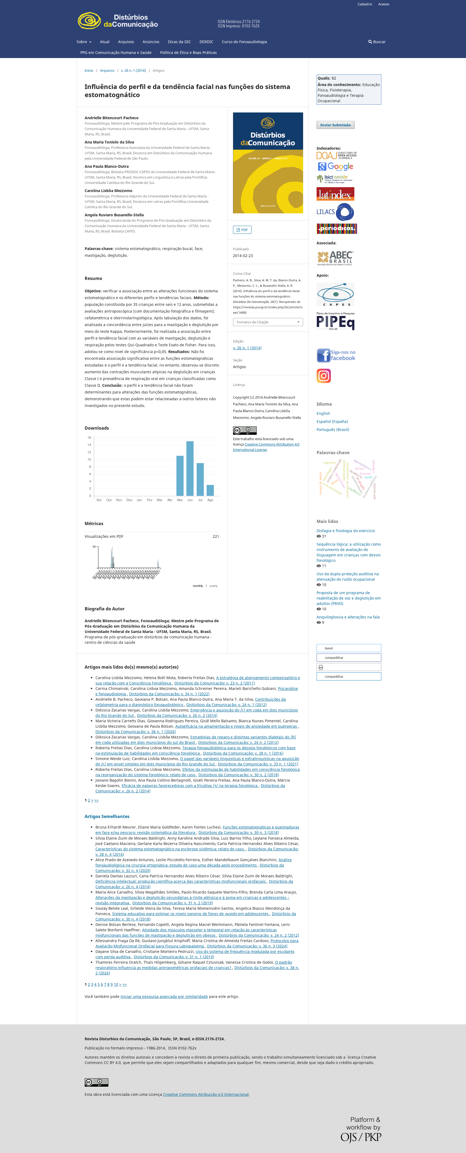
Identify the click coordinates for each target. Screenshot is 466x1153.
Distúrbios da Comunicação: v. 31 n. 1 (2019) (174, 956)
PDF (244, 229)
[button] (349, 648)
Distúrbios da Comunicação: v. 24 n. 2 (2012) (238, 742)
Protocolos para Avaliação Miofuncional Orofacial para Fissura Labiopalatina (197, 943)
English (323, 413)
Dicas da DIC (179, 41)
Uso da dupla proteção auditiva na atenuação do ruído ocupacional (348, 576)
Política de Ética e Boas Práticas (188, 52)
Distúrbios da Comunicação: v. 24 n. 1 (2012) (226, 704)
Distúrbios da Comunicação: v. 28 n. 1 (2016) (243, 753)
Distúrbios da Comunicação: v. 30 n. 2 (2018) (238, 774)
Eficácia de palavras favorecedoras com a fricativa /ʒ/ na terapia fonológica (190, 785)
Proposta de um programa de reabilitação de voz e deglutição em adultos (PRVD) (349, 598)
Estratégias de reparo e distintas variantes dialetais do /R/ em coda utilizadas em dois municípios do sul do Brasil (195, 739)
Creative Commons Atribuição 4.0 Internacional (206, 1094)
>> (96, 800)
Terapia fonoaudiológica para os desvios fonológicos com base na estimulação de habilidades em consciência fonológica (195, 750)
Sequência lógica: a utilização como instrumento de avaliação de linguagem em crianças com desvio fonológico (349, 552)
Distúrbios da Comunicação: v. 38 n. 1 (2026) (135, 731)
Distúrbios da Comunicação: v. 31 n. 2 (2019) (172, 902)
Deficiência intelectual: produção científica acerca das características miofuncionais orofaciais (181, 881)
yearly (214, 585)
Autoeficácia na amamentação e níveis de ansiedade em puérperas (236, 726)
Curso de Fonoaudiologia (244, 41)
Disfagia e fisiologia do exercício (346, 530)
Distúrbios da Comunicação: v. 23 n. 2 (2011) (214, 683)
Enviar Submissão (335, 124)
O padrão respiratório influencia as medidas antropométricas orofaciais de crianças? (193, 965)
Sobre (82, 41)
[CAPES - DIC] (337, 232)
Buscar (379, 41)
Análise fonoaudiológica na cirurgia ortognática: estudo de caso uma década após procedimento (193, 862)
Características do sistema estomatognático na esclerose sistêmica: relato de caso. (170, 848)
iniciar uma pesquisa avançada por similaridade (164, 996)
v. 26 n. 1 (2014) (133, 70)
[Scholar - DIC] (335, 170)
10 (116, 984)
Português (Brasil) (333, 429)
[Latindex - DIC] (335, 199)
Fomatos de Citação (253, 322)
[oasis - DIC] (335, 183)
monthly (198, 585)
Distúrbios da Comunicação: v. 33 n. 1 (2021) (258, 764)
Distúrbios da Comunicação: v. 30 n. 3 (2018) (238, 832)
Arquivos (126, 41)
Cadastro (365, 4)
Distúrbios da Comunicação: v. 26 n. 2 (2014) (177, 715)
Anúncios (151, 41)
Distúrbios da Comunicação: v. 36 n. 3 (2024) (247, 946)
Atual (104, 41)
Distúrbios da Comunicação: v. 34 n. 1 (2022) (169, 693)
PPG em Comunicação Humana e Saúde (116, 52)
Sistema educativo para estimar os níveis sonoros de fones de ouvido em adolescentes (191, 913)
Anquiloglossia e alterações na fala (348, 617)
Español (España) (332, 421)
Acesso (383, 4)
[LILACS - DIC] (335, 220)
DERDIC (206, 41)
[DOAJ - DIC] (337, 157)
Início (89, 70)
